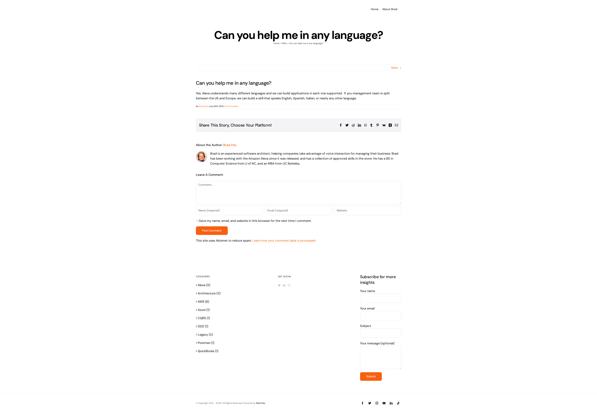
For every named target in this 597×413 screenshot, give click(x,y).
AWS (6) (203, 302)
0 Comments (232, 106)
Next (394, 68)
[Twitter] (279, 285)
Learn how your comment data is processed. (284, 240)
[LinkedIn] (284, 285)
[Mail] (289, 285)
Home (277, 43)
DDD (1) (203, 326)
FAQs (284, 43)
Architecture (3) (209, 293)
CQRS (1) (204, 318)
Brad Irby (203, 106)
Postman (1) (206, 343)
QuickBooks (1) (208, 351)
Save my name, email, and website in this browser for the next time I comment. (255, 221)
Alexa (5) (204, 285)
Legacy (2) (205, 335)
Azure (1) (204, 310)
